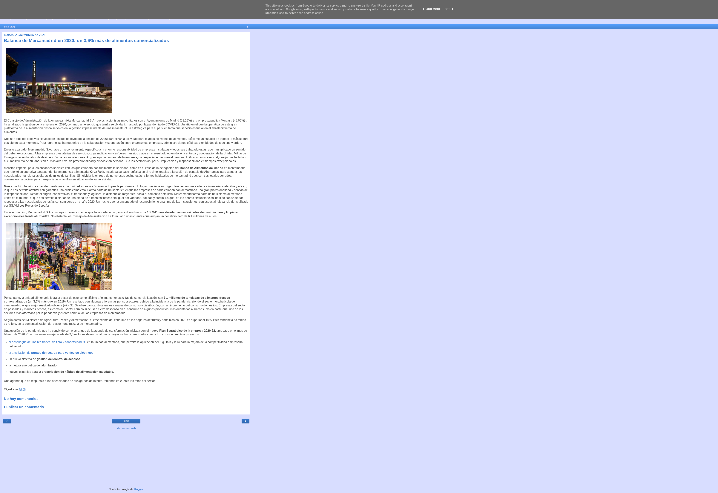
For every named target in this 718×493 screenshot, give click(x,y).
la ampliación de (51, 352)
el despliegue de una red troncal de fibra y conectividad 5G (47, 342)
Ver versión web (126, 428)
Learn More (432, 9)
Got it (448, 9)
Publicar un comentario (24, 407)
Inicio (126, 421)
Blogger (138, 489)
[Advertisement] (126, 458)
